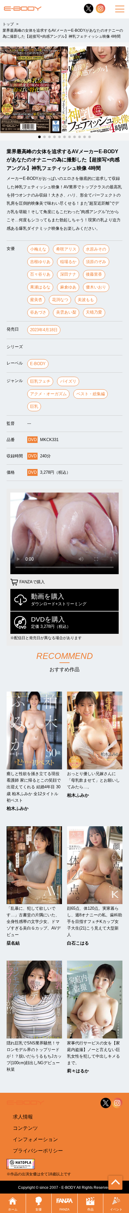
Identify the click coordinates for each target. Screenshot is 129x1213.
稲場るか (68, 261)
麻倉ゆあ (68, 287)
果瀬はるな (40, 287)
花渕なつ (60, 299)
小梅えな (38, 249)
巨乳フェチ (40, 381)
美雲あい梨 (66, 312)
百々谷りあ (40, 274)
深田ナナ (68, 274)
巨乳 (34, 406)
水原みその (96, 249)
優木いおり (96, 287)
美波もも (86, 299)
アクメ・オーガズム (48, 393)
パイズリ (68, 381)
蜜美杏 (36, 299)
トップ (8, 24)
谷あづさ (38, 312)
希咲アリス (66, 249)
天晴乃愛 (94, 312)
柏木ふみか (17, 808)
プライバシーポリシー (38, 1150)
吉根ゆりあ (40, 261)
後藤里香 (94, 274)
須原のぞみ (96, 261)
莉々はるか (78, 1071)
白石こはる (78, 943)
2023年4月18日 (44, 329)
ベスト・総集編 (90, 393)
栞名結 (13, 943)
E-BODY (38, 363)
